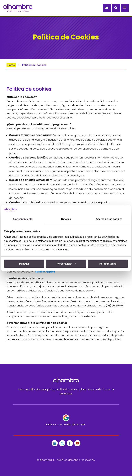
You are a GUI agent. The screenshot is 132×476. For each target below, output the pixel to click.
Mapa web (94, 389)
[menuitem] (107, 8)
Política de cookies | (75, 389)
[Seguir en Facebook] (70, 443)
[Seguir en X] (62, 443)
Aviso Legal (25, 389)
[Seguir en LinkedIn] (55, 443)
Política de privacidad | (48, 389)
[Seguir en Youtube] (77, 443)
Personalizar (64, 263)
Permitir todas (107, 263)
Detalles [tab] (66, 218)
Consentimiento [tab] (22, 218)
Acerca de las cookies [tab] (109, 218)
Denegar (24, 263)
